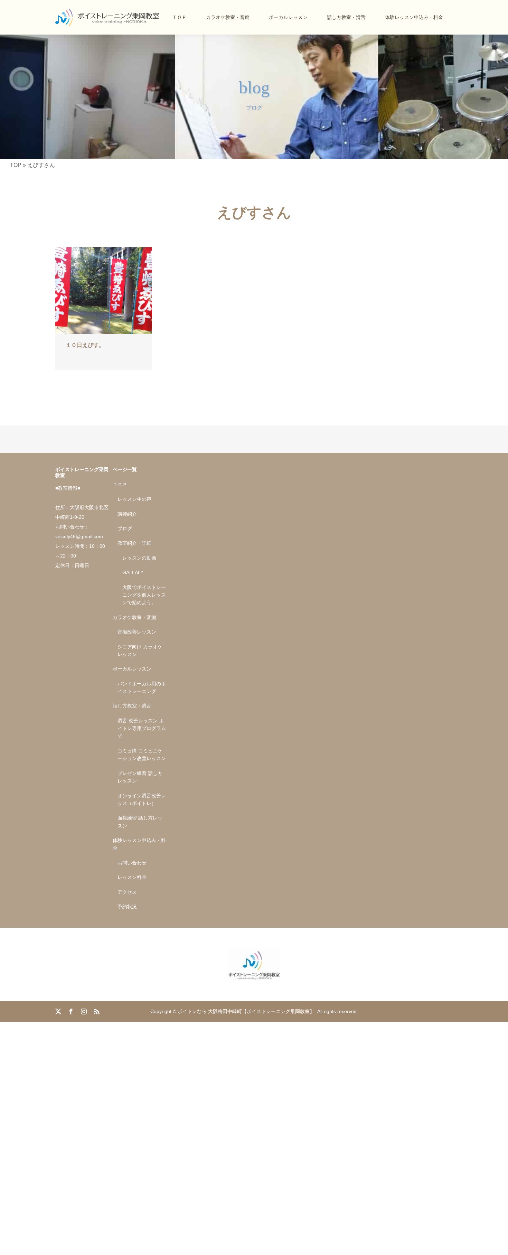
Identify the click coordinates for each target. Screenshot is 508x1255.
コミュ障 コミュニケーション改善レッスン (141, 754)
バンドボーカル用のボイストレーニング (141, 687)
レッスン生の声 (134, 499)
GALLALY (132, 572)
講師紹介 (127, 514)
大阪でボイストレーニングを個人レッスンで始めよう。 (144, 595)
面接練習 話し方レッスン (139, 821)
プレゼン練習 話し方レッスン (139, 777)
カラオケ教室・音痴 (228, 17)
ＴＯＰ (179, 17)
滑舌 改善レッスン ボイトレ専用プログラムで (141, 728)
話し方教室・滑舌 (346, 17)
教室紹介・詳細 (134, 543)
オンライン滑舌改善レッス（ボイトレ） (141, 799)
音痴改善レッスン (136, 632)
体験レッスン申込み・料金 (414, 17)
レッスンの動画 (139, 558)
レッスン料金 (132, 877)
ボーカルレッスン (288, 17)
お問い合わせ (132, 862)
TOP (15, 165)
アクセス (127, 892)
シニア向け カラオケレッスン (139, 650)
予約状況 (127, 906)
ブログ (124, 528)
